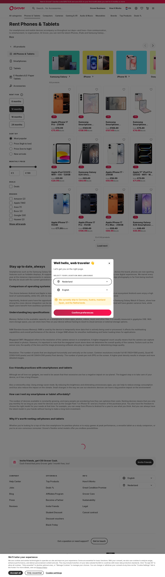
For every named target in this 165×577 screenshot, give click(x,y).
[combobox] (82, 282)
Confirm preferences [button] (82, 312)
